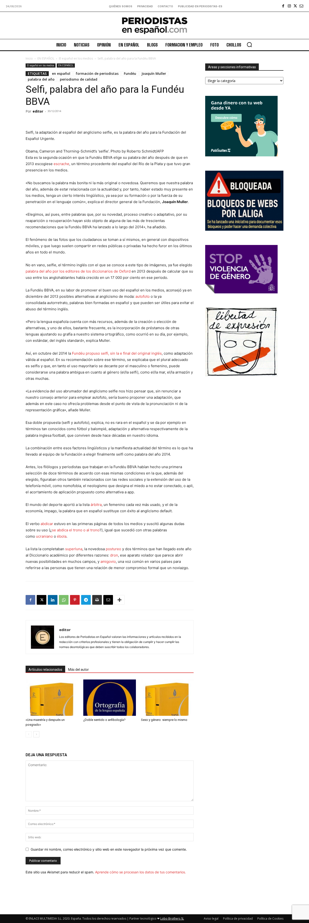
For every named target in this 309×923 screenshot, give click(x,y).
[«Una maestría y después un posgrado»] (52, 697)
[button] (249, 44)
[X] (295, 6)
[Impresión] (97, 600)
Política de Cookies (270, 918)
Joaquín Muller (153, 73)
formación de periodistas (97, 73)
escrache (61, 163)
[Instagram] (289, 6)
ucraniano (44, 536)
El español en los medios (76, 58)
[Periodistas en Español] (154, 25)
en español (61, 73)
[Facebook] (283, 6)
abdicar (47, 523)
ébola (61, 536)
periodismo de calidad (78, 79)
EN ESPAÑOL (45, 58)
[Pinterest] (75, 600)
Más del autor (78, 669)
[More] (119, 600)
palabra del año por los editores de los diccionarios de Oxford (78, 271)
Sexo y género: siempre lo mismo (164, 720)
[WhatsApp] (64, 600)
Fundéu (130, 73)
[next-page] (36, 734)
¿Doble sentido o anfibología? (104, 720)
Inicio (29, 58)
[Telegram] (86, 600)
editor (38, 111)
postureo (113, 549)
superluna (73, 549)
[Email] (108, 600)
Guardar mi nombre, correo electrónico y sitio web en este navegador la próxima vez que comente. (109, 849)
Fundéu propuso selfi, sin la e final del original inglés (117, 353)
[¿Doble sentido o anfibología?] (109, 697)
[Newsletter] (301, 6)
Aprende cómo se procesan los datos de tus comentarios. (140, 872)
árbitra (96, 504)
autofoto (142, 296)
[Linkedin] (52, 600)
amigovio (108, 561)
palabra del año (41, 79)
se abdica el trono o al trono (75, 530)
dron (114, 555)
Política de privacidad (238, 918)
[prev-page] (29, 734)
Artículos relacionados (45, 669)
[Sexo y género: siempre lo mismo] (167, 697)
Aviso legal (211, 918)
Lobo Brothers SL (172, 918)
